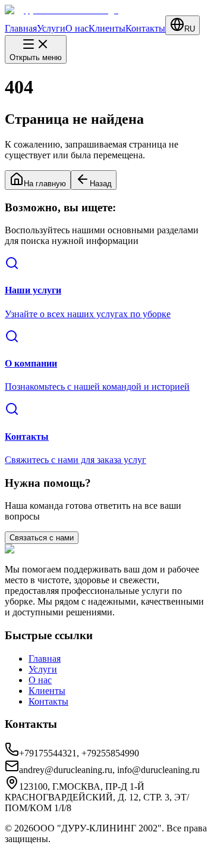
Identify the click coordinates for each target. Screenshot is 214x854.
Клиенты (107, 28)
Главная (21, 28)
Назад (101, 183)
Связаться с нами (42, 537)
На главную (45, 183)
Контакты (145, 28)
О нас (77, 28)
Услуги (51, 28)
